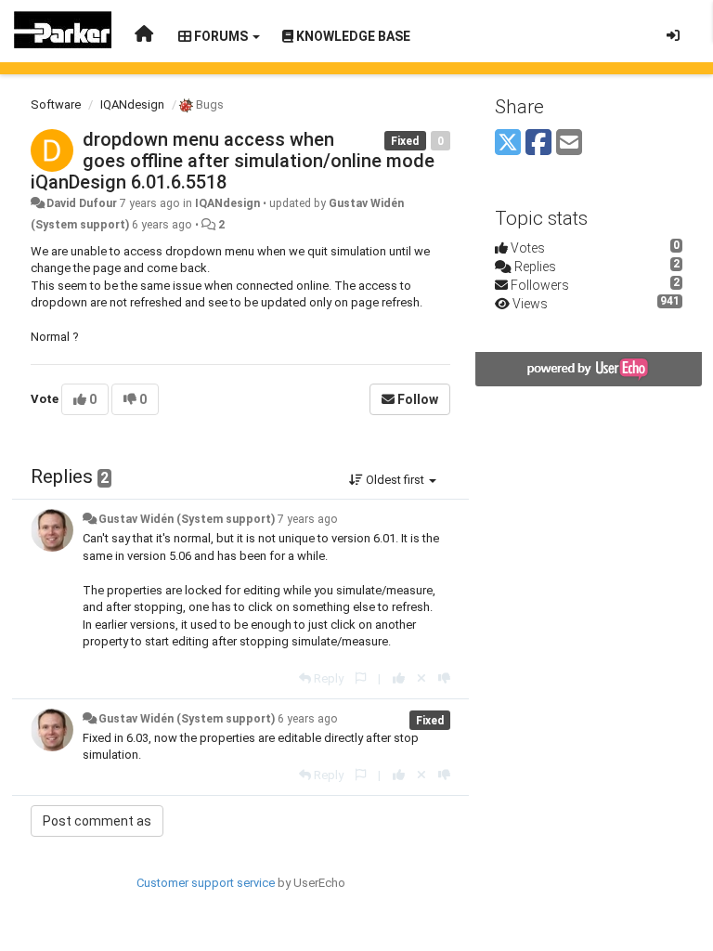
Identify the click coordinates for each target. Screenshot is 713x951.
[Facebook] (538, 143)
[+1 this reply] (399, 678)
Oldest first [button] (395, 480)
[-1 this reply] (444, 678)
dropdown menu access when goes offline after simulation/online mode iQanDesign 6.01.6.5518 (232, 160)
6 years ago (308, 718)
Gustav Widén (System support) (186, 519)
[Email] (569, 143)
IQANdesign (132, 104)
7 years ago (308, 519)
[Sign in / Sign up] (673, 35)
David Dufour (81, 203)
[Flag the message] (361, 678)
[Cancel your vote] (421, 678)
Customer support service (205, 883)
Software (56, 104)
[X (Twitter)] (508, 143)
